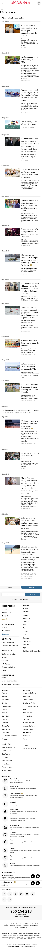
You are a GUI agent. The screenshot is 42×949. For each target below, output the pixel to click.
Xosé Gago (24, 160)
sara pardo (24, 274)
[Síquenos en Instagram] (15, 893)
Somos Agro (6, 726)
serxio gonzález (26, 245)
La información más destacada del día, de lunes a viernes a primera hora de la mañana (24, 780)
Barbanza (26, 618)
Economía (5, 700)
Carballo (26, 621)
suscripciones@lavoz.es (21, 916)
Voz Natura (26, 925)
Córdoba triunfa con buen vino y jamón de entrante (30, 343)
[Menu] (3, 3)
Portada (4, 693)
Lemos (25, 631)
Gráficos (5, 723)
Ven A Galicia (27, 716)
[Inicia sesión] (38, 3)
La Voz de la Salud (29, 693)
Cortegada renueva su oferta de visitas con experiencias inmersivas (29, 425)
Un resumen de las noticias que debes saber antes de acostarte (23, 787)
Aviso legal (8, 944)
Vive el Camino (28, 723)
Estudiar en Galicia (29, 703)
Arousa (25, 615)
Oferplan (5, 660)
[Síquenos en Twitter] (9, 893)
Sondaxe (12, 925)
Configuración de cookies (28, 946)
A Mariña (26, 611)
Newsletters (6, 631)
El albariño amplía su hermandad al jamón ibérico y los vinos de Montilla (29, 388)
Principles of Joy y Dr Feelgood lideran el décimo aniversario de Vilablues (29, 233)
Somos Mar (6, 729)
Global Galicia (28, 700)
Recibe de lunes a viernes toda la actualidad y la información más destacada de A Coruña (24, 834)
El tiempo (5, 739)
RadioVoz (6, 925)
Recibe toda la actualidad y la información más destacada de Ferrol (25, 841)
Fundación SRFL (24, 923)
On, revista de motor (30, 749)
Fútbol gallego (7, 767)
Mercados (26, 735)
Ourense (26, 638)
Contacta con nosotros (10, 646)
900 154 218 (21, 911)
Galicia (4, 696)
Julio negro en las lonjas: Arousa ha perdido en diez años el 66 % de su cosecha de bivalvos (30, 523)
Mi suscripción (7, 609)
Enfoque (26, 719)
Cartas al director (8, 642)
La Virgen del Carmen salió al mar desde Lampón (30, 455)
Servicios (5, 657)
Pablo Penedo (25, 80)
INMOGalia (6, 664)
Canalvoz (19, 925)
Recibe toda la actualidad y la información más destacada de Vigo (25, 857)
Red (24, 709)
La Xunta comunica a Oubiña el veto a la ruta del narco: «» (30, 145)
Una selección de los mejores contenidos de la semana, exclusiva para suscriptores (23, 795)
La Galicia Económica (10, 736)
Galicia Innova (28, 729)
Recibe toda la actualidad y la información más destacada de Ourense (25, 865)
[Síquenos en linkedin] (21, 893)
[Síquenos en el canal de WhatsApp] (4, 899)
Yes (24, 742)
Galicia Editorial (23, 927)
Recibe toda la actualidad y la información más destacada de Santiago (25, 850)
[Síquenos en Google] (9, 899)
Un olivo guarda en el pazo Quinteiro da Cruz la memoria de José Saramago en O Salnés (29, 205)
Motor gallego (7, 770)
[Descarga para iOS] (33, 876)
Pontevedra (27, 641)
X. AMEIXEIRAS (25, 573)
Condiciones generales (13, 946)
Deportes (5, 713)
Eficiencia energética (9, 681)
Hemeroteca (6, 616)
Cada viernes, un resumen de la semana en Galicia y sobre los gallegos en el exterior (24, 827)
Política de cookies (32, 944)
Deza (25, 625)
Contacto (5, 670)
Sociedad (5, 716)
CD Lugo (5, 757)
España (4, 703)
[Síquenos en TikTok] (32, 893)
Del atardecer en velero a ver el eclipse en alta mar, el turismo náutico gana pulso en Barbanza (30, 260)
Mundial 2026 (7, 744)
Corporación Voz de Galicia (11, 923)
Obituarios (5, 732)
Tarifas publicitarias (8, 654)
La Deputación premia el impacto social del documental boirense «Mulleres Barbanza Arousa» (30, 288)
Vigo (24, 648)
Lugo (24, 634)
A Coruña (26, 608)
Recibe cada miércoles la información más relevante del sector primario (23, 811)
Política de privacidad (19, 944)
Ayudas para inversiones (10, 684)
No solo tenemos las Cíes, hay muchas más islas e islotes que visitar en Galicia (30, 550)
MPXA (16, 927)
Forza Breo (6, 764)
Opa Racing (6, 754)
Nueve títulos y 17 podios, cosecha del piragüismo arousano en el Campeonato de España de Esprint (29, 312)
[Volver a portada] (21, 3)
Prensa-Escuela (34, 925)
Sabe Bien (26, 696)
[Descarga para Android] (38, 876)
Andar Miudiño (7, 761)
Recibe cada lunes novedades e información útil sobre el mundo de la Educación (24, 803)
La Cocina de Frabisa (30, 706)
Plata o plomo (28, 713)
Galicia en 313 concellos (31, 651)
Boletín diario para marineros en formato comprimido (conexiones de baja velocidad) (22, 818)
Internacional (6, 706)
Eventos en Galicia (8, 667)
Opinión (4, 709)
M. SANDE (32, 573)
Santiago (26, 644)
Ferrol (25, 628)
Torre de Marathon (8, 747)
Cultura (4, 719)
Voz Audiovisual (34, 923)
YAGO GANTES (25, 574)
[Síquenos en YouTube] (26, 893)
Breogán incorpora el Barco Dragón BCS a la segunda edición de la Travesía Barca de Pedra (29, 95)
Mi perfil (4, 627)
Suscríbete (6, 619)
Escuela (26, 745)
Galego (25, 599)
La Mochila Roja (28, 726)
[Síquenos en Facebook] (4, 893)
